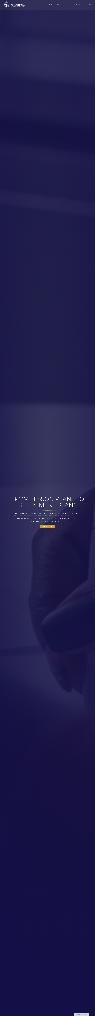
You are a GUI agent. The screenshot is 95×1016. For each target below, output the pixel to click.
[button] (50, 4)
